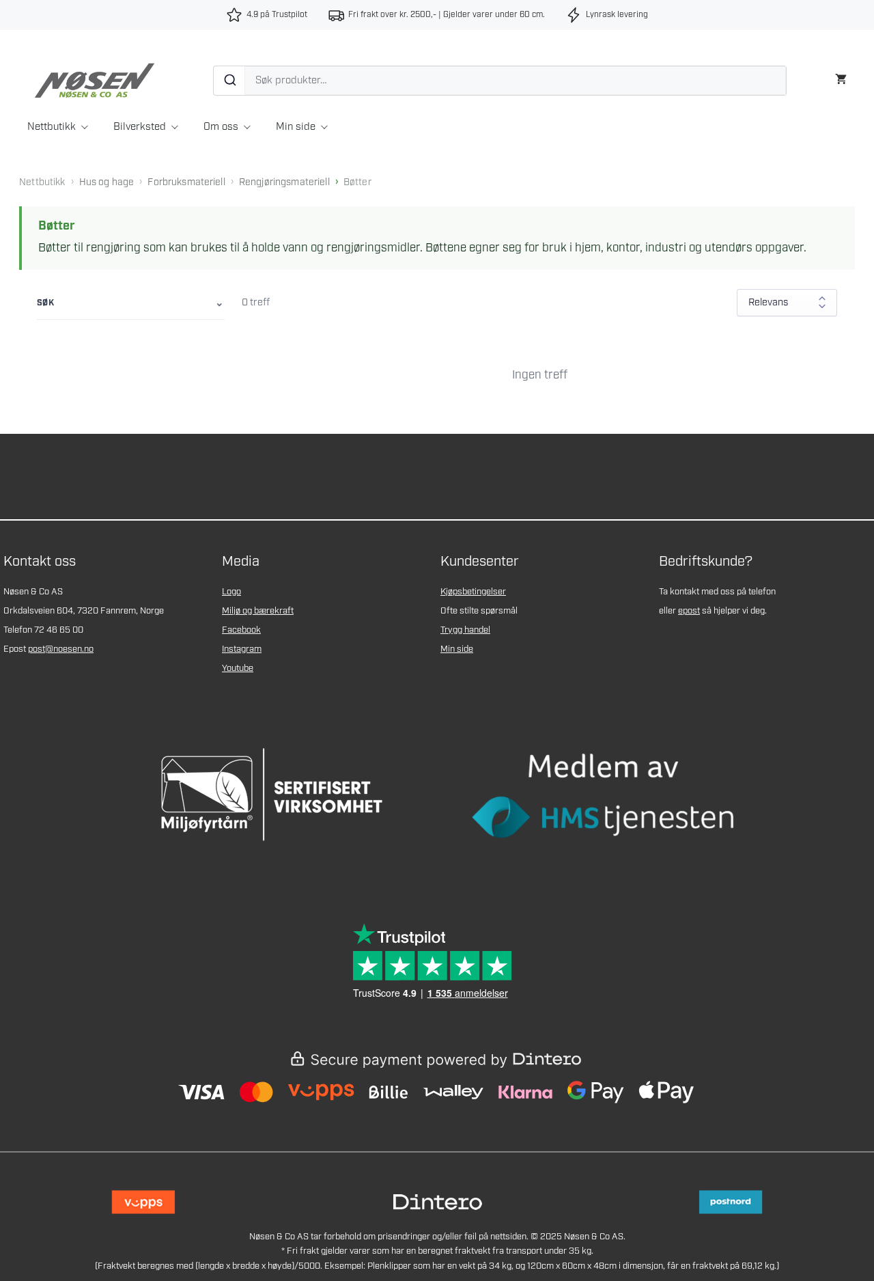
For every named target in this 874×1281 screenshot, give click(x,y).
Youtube (237, 668)
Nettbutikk (51, 127)
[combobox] (500, 81)
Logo (231, 592)
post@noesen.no (61, 649)
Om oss (220, 127)
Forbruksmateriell (186, 182)
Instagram (242, 649)
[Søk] (229, 80)
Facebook (241, 630)
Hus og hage (107, 182)
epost (689, 611)
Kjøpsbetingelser (473, 592)
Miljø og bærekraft (258, 611)
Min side (295, 127)
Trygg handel (465, 630)
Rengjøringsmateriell (284, 182)
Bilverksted (139, 127)
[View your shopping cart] (841, 77)
